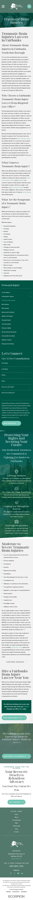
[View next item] (23, 751)
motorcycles (5, 180)
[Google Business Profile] (22, 873)
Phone (3, 375)
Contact (16, 832)
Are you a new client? (8, 387)
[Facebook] (11, 873)
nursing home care (16, 647)
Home (16, 814)
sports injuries (27, 192)
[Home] (16, 6)
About (16, 817)
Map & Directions (16, 858)
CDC (24, 629)
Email (3, 381)
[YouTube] (18, 873)
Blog (16, 829)
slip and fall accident (17, 187)
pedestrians (20, 180)
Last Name (5, 369)
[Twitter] (15, 873)
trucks (28, 178)
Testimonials (16, 826)
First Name (5, 363)
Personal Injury (16, 820)
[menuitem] (15, 293)
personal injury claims (24, 138)
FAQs (16, 823)
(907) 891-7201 (16, 866)
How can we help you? (8, 392)
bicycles (12, 180)
